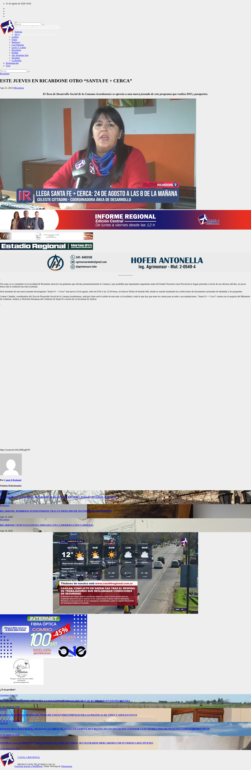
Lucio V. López (19, 47)
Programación (12, 63)
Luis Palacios (18, 45)
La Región (16, 60)
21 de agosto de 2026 (10, 707)
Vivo (8, 65)
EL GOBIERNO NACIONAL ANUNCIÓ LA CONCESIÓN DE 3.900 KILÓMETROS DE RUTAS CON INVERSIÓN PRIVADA (65, 701)
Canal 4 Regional (12, 480)
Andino (15, 37)
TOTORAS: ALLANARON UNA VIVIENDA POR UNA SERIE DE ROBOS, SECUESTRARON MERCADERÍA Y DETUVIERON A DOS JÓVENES (76, 743)
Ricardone (16, 50)
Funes (14, 39)
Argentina (5, 695)
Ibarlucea (16, 42)
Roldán (15, 52)
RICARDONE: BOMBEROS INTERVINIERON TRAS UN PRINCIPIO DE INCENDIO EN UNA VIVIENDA (56, 511)
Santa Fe (14, 695)
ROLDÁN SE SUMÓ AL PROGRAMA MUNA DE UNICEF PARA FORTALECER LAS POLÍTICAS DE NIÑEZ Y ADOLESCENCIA (68, 715)
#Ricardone (18, 88)
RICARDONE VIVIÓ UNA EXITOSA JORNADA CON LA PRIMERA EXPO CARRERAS (46, 525)
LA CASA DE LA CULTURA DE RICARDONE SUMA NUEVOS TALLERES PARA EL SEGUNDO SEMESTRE (58, 497)
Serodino (16, 58)
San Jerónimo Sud (20, 55)
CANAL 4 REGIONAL (38, 26)
